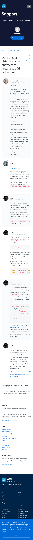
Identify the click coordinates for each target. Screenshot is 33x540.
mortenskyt (14, 81)
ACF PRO (16, 51)
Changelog (4, 503)
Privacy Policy (20, 528)
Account (4, 501)
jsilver (12, 198)
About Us (4, 497)
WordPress (4, 513)
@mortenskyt (16, 168)
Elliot (11, 163)
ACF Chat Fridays (6, 511)
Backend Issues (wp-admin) (10, 434)
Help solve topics (7, 464)
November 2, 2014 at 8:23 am (18, 347)
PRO (3, 495)
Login (21, 37)
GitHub (3, 515)
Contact (20, 501)
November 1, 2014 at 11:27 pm (18, 284)
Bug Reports (5, 445)
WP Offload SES (22, 517)
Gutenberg (5, 436)
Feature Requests (7, 447)
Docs (19, 495)
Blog (3, 499)
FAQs (19, 497)
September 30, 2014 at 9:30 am (18, 165)
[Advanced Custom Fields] (3, 6)
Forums (9, 51)
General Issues (6, 429)
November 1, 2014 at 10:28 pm (18, 199)
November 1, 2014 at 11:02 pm (18, 234)
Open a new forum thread (9, 420)
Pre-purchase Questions (9, 438)
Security (20, 505)
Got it (16, 535)
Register (14, 37)
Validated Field (14, 327)
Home (3, 51)
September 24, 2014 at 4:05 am (18, 82)
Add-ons (4, 443)
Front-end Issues (7, 431)
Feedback (4, 449)
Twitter (3, 517)
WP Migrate (21, 513)
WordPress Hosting (23, 511)
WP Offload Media (22, 515)
